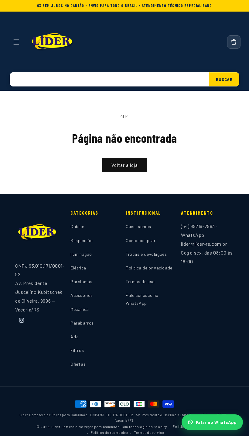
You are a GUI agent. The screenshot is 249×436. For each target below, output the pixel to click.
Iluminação (81, 254)
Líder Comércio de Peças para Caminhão (85, 427)
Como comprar (140, 240)
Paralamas (81, 281)
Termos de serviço (149, 432)
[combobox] (109, 79)
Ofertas (78, 364)
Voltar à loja (124, 165)
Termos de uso (140, 281)
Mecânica (79, 309)
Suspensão (81, 240)
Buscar (224, 79)
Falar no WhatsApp (216, 422)
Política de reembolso (109, 432)
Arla (74, 336)
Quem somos (138, 226)
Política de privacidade (149, 267)
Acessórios (81, 295)
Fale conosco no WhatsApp (142, 299)
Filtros (77, 350)
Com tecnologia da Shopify (144, 427)
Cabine (77, 226)
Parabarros (82, 322)
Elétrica (78, 267)
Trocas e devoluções (146, 254)
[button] (16, 42)
